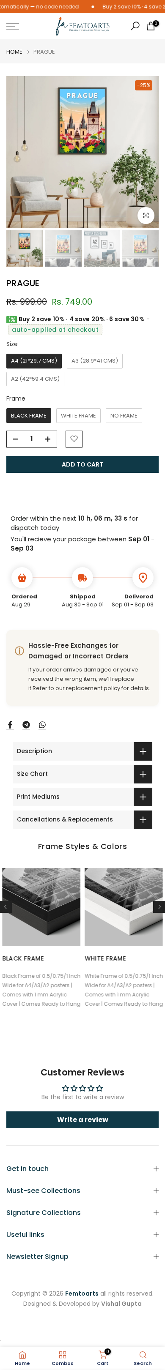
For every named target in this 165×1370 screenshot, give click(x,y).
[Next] (159, 907)
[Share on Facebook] (10, 725)
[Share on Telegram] (26, 725)
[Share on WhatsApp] (42, 725)
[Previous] (6, 907)
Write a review (82, 1119)
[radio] (34, 361)
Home (14, 52)
